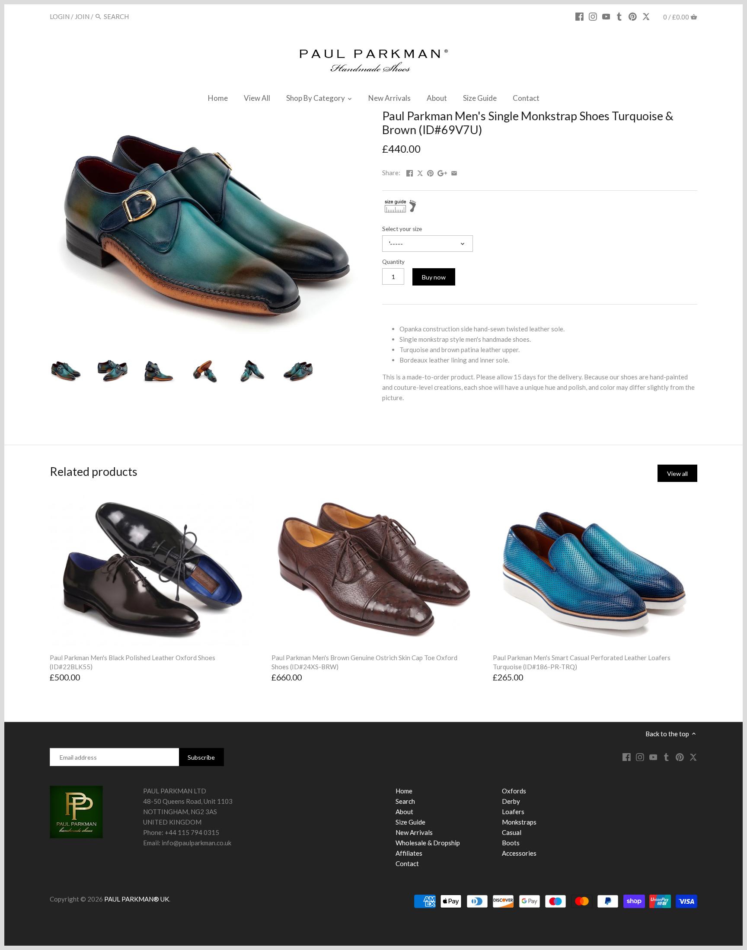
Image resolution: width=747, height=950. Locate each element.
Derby (511, 801)
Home (404, 791)
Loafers (513, 811)
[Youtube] (606, 16)
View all (677, 473)
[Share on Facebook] (409, 172)
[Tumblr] (619, 16)
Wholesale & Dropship (428, 843)
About (404, 811)
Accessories (519, 853)
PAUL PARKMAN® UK (136, 899)
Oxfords (514, 791)
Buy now (434, 277)
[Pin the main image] (430, 172)
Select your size (402, 228)
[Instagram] (593, 16)
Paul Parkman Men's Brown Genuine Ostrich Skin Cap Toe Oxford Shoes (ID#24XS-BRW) (364, 662)
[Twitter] (646, 16)
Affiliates (409, 853)
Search (405, 801)
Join (82, 16)
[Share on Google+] (442, 172)
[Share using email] (454, 172)
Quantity (393, 261)
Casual (511, 832)
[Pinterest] (633, 16)
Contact (407, 863)
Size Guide (410, 822)
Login (60, 16)
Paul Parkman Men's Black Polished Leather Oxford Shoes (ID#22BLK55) (132, 662)
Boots (511, 843)
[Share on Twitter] (421, 172)
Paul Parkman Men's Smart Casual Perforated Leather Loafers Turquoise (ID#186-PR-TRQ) (581, 662)
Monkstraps (519, 822)
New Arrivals (414, 832)
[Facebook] (579, 16)
